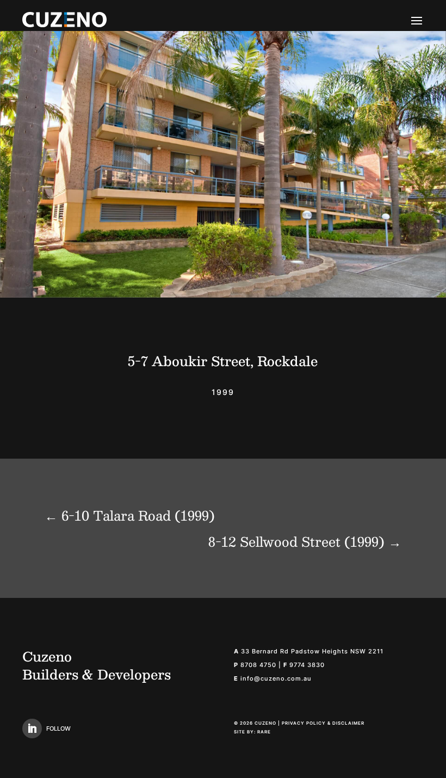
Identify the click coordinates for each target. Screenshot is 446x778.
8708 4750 (258, 665)
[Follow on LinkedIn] (32, 728)
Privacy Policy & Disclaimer (323, 723)
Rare (264, 731)
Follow (58, 728)
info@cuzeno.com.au (276, 678)
